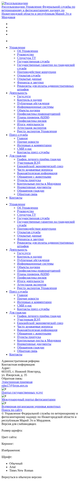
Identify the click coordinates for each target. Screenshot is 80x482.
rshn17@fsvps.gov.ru (15, 385)
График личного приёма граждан (39, 159)
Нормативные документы (34, 187)
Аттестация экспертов (31, 127)
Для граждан (17, 155)
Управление (17, 47)
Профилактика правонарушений (38, 113)
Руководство (25, 54)
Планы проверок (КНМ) (33, 117)
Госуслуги (24, 96)
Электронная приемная (17, 382)
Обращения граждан (30, 190)
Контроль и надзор (29, 99)
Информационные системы (35, 106)
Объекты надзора (28, 110)
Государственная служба (33, 61)
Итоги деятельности (30, 124)
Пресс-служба (18, 134)
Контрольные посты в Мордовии (39, 183)
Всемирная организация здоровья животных (31, 406)
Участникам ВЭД (28, 162)
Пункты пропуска (29, 180)
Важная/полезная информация (37, 173)
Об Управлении (27, 51)
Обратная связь (27, 194)
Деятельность (18, 92)
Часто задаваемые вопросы (35, 169)
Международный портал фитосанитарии (29, 399)
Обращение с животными (34, 176)
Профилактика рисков (32, 120)
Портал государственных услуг (22, 392)
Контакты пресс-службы (33, 152)
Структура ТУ (26, 58)
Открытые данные (29, 79)
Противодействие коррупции (36, 72)
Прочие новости (28, 141)
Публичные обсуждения (33, 103)
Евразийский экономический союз (40, 166)
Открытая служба (28, 75)
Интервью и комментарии (34, 145)
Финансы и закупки (30, 82)
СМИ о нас (24, 148)
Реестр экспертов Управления (37, 131)
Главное (22, 138)
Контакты (15, 197)
